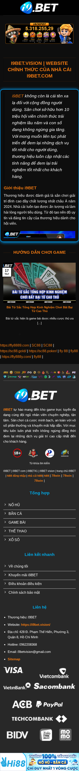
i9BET (18, 96)
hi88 (46, 475)
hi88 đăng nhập (16, 475)
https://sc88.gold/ (13, 351)
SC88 (36, 345)
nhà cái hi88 (35, 475)
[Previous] (4, 295)
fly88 (74, 351)
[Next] (75, 295)
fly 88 (63, 351)
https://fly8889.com (14, 345)
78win (56, 475)
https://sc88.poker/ (43, 351)
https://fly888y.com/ (16, 357)
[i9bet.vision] (39, 7)
